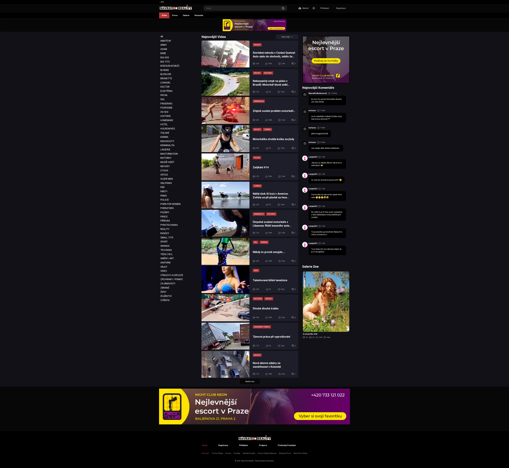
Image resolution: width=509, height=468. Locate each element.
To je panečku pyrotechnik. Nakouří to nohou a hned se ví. (326, 233)
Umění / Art (167, 258)
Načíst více (249, 381)
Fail (162, 99)
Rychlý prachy (249, 453)
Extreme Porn (285, 453)
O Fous (164, 170)
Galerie (186, 15)
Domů (204, 445)
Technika (166, 250)
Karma (164, 137)
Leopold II (313, 157)
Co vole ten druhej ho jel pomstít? (325, 180)
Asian (163, 49)
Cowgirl (165, 82)
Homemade (166, 120)
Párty (163, 191)
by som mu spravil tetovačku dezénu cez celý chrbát (326, 100)
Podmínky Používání (287, 445)
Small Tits (166, 237)
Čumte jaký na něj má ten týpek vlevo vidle (326, 195)
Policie (164, 199)
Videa (164, 15)
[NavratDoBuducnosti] (305, 94)
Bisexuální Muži (169, 65)
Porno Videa (217, 453)
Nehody (165, 166)
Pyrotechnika (169, 225)
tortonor (312, 110)
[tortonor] (305, 111)
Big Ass (164, 57)
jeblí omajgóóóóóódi (319, 134)
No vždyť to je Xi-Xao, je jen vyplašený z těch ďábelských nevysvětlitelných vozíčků (326, 214)
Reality (164, 229)
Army (163, 44)
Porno (175, 15)
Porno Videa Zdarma (267, 453)
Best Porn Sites (300, 453)
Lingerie (165, 149)
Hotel (164, 124)
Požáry (164, 212)
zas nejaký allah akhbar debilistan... (325, 148)
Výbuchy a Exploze (171, 275)
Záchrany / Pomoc (171, 279)
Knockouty (167, 141)
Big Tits (165, 61)
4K (161, 36)
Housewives (167, 128)
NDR (162, 2)
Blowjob (165, 74)
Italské (164, 132)
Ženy (163, 291)
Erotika (237, 453)
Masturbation (169, 153)
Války (163, 266)
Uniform (165, 262)
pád (162, 187)
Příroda (165, 220)
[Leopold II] (305, 158)
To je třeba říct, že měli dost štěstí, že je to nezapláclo (326, 250)
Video (163, 271)
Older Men (166, 178)
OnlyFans (166, 183)
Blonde (164, 70)
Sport (164, 241)
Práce (164, 216)
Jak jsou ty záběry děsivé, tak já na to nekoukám (326, 164)
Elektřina (166, 91)
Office (164, 174)
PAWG (163, 195)
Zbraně (164, 287)
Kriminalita (167, 145)
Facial (164, 95)
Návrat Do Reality (247, 461)
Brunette (166, 78)
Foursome (166, 107)
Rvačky (164, 233)
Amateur (165, 40)
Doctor (165, 86)
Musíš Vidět (167, 162)
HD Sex (164, 112)
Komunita (199, 15)
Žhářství (166, 296)
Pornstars (167, 208)
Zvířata (165, 300)
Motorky (165, 157)
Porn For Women (170, 204)
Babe (163, 53)
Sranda (164, 245)
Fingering (166, 103)
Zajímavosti (167, 283)
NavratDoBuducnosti (318, 93)
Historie (165, 116)
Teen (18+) (166, 254)
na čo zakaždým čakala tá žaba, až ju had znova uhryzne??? (326, 117)
